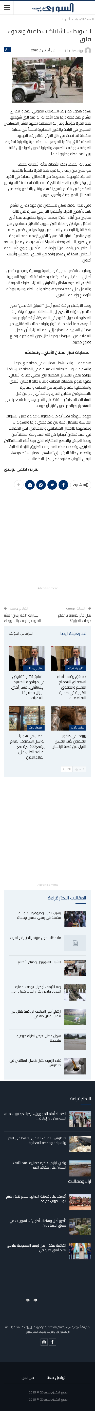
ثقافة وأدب (77, 727)
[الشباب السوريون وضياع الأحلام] (75, 968)
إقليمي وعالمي (34, 668)
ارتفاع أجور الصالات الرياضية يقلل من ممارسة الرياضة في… (36, 1013)
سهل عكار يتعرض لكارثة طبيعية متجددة (38, 1038)
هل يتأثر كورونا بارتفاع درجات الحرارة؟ (74, 618)
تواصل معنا (56, 1377)
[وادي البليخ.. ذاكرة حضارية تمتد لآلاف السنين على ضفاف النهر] (80, 1168)
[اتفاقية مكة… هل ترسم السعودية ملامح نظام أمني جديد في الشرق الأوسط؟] (80, 1251)
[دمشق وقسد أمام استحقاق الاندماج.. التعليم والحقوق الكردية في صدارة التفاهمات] (68, 658)
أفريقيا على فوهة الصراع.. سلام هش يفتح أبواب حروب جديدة (36, 1198)
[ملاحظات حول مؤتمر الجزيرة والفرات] (75, 943)
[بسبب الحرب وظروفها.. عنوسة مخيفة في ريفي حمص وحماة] (75, 919)
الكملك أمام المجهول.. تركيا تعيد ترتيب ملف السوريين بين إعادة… (35, 1116)
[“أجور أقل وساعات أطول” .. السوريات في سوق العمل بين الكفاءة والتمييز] (80, 1226)
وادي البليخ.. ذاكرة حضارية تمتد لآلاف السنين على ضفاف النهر (39, 1165)
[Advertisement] (47, 537)
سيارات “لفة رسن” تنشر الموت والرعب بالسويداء (22, 618)
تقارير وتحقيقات (75, 668)
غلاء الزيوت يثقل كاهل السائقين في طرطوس (35, 1062)
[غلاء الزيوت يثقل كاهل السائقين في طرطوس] (75, 1066)
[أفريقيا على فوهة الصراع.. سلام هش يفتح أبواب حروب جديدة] (80, 1202)
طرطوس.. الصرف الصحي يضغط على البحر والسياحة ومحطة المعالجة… (37, 1140)
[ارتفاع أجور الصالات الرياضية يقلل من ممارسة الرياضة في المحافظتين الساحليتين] (75, 1017)
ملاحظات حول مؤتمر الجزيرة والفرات (35, 937)
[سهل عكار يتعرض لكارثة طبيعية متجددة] (75, 1042)
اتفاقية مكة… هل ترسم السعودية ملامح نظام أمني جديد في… (36, 1247)
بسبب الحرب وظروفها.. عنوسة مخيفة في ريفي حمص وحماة (39, 915)
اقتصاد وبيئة (36, 727)
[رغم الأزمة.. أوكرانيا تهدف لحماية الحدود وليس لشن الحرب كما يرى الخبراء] (75, 992)
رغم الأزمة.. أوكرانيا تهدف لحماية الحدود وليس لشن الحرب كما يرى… (36, 989)
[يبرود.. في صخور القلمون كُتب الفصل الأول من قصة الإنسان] (68, 718)
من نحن (28, 1377)
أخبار (7, 49)
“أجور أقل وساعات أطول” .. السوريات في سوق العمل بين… (37, 1223)
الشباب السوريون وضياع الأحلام (39, 962)
